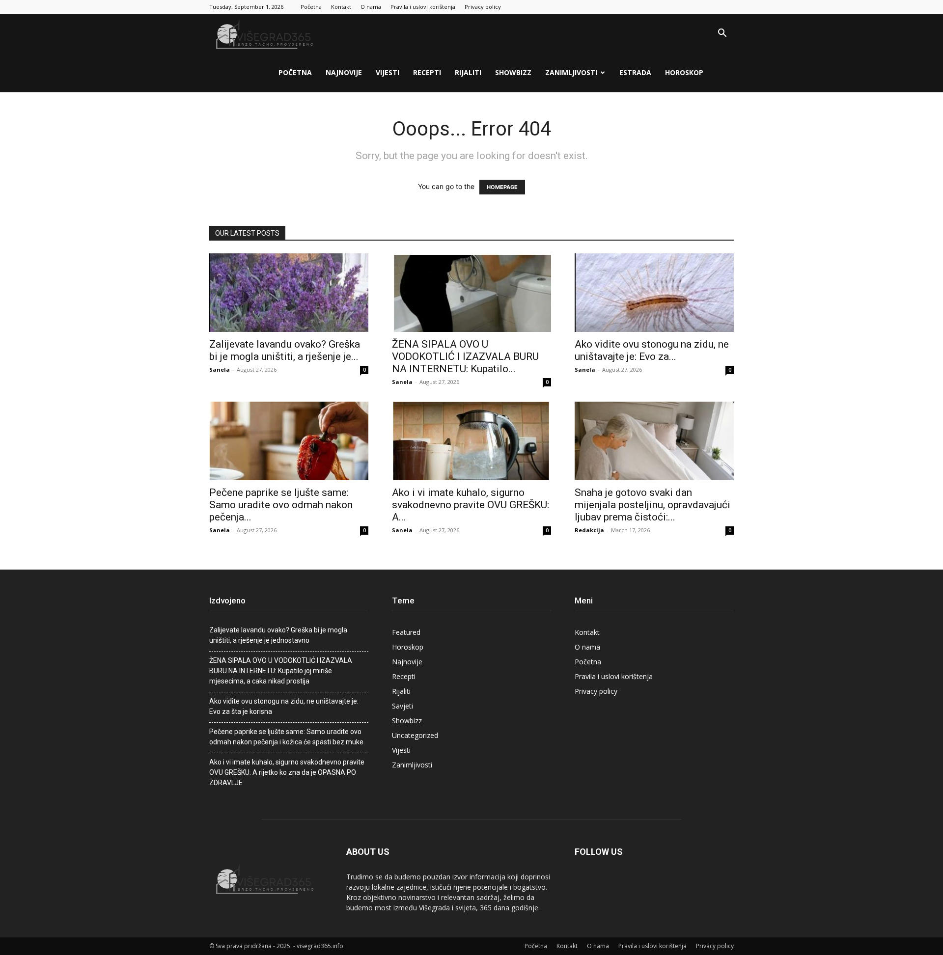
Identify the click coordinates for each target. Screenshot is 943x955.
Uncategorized (415, 735)
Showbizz (513, 72)
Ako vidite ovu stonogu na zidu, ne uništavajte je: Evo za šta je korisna (284, 706)
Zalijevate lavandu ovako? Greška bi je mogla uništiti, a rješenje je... (284, 350)
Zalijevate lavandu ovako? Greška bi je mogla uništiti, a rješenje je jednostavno (278, 635)
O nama (371, 6)
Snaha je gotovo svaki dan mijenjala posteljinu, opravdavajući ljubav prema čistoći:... (652, 505)
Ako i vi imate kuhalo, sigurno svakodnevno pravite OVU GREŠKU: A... (470, 505)
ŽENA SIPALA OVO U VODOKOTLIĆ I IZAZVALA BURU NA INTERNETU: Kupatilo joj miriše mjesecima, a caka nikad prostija (280, 670)
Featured (406, 632)
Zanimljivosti (571, 72)
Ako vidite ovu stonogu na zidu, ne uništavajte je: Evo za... (652, 350)
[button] (722, 34)
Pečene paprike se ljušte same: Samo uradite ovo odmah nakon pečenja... (281, 505)
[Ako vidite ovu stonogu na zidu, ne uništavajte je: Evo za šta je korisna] (654, 292)
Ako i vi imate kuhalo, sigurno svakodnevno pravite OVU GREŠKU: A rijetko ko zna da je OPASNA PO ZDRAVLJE (286, 772)
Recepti (427, 72)
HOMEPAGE (502, 187)
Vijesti (387, 72)
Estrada (635, 72)
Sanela (219, 369)
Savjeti (402, 705)
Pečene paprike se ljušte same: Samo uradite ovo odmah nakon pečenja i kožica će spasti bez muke (286, 737)
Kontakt (341, 6)
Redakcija (589, 530)
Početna (311, 6)
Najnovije (344, 72)
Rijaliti (468, 72)
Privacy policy (483, 6)
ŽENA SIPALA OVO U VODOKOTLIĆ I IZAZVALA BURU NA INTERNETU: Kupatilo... (465, 356)
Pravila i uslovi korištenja (422, 6)
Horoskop (684, 72)
